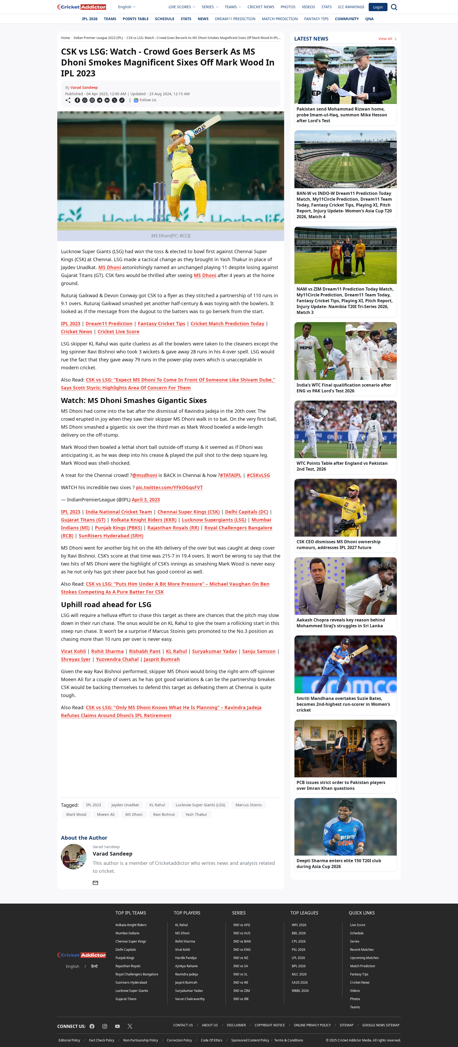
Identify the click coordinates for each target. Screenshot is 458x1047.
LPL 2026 (298, 958)
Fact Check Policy (101, 1040)
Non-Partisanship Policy (140, 1040)
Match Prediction (280, 18)
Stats (327, 6)
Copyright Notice (270, 1025)
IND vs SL (241, 974)
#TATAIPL (230, 475)
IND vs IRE (241, 999)
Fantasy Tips (316, 18)
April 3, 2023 (146, 499)
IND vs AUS (242, 933)
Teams (110, 18)
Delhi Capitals (126, 949)
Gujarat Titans (126, 999)
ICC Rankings (351, 6)
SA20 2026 (300, 982)
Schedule (164, 18)
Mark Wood (76, 814)
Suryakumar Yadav (189, 990)
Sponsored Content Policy (250, 1040)
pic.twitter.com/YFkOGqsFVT (169, 487)
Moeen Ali (106, 814)
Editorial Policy (69, 1040)
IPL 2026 (90, 18)
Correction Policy (179, 1040)
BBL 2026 (299, 933)
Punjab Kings (125, 958)
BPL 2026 (299, 966)
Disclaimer (236, 1025)
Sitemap (346, 1025)
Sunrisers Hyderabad (131, 982)
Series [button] (208, 6)
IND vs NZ (241, 958)
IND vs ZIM (242, 990)
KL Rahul (157, 804)
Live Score (357, 925)
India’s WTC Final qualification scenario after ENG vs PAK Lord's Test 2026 (344, 388)
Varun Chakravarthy (190, 999)
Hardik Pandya (186, 958)
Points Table (136, 18)
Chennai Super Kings (131, 941)
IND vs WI (241, 982)
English (124, 6)
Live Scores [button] (180, 6)
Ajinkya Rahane (186, 966)
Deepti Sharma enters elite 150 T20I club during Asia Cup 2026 (339, 863)
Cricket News (261, 6)
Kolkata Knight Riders (131, 925)
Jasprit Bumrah (186, 982)
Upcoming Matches (364, 958)
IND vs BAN (242, 941)
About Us (210, 1025)
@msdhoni (144, 475)
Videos (308, 6)
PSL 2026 (298, 949)
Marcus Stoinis (249, 804)
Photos (288, 6)
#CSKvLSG (258, 475)
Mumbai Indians (127, 933)
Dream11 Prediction (235, 18)
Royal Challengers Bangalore (137, 974)
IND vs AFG (242, 925)
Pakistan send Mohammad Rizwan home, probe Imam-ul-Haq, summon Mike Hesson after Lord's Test (342, 115)
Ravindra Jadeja (186, 974)
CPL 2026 (299, 941)
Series (354, 941)
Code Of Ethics (211, 1040)
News (203, 18)
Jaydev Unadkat (125, 804)
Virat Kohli (182, 949)
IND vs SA (241, 966)
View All (385, 38)
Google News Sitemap (380, 1025)
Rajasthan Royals (128, 966)
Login (378, 7)
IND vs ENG (242, 949)
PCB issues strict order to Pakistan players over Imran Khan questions (341, 785)
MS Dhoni (109, 267)
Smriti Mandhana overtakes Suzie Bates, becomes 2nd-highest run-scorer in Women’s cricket (343, 704)
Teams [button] (231, 6)
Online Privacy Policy (312, 1025)
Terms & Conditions (288, 1040)
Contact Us (183, 1025)
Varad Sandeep (84, 87)
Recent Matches (362, 949)
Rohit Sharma (185, 941)
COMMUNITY (347, 18)
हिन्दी (94, 966)
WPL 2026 (299, 925)
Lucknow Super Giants (132, 990)
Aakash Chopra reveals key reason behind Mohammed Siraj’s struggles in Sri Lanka (341, 623)
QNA (369, 18)
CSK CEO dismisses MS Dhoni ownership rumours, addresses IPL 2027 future (339, 544)
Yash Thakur (196, 814)
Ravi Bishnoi (164, 814)
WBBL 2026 (300, 990)
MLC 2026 (299, 974)
